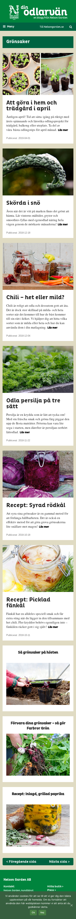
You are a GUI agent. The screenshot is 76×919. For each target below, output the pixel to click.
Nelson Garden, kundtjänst (18, 890)
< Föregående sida (21, 861)
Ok (33, 912)
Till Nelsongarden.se (52, 27)
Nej (42, 912)
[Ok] (71, 905)
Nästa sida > (59, 861)
